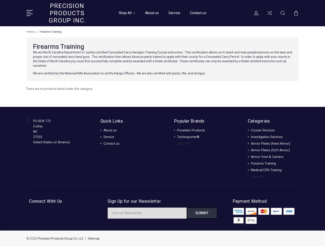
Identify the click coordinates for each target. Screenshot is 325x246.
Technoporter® (188, 137)
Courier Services (263, 130)
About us (152, 13)
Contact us (198, 13)
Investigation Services (267, 137)
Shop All (125, 13)
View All (183, 144)
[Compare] (269, 16)
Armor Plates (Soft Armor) (270, 150)
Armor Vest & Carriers (267, 157)
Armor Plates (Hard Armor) (270, 144)
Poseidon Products (191, 130)
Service (174, 13)
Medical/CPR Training (266, 170)
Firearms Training (263, 163)
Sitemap (94, 238)
